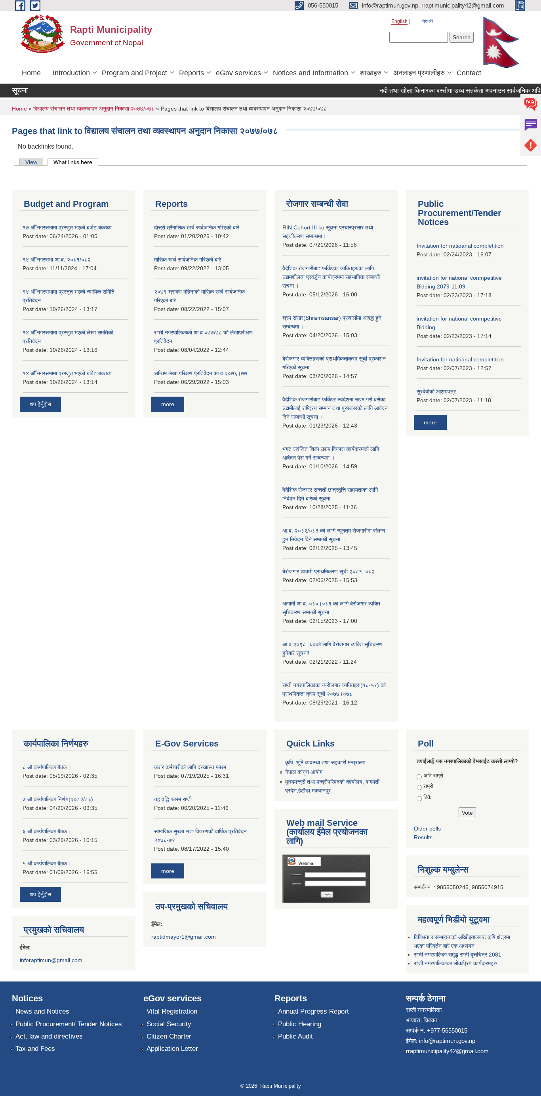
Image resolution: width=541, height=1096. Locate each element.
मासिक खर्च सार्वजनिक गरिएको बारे (187, 259)
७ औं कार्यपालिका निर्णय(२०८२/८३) (58, 799)
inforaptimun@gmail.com (51, 960)
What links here (75, 162)
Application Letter (172, 1048)
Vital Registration (172, 1011)
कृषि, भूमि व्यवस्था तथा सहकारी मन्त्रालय (325, 762)
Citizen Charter (169, 1036)
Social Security (169, 1024)
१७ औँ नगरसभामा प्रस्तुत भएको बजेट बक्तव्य (67, 227)
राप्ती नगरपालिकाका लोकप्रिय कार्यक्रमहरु (455, 963)
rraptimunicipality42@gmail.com (447, 1051)
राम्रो (428, 786)
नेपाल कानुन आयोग (303, 772)
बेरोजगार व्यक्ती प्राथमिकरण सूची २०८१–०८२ (328, 571)
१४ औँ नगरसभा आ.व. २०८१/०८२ (57, 259)
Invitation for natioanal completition (460, 245)
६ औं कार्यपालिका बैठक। (46, 831)
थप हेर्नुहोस (40, 404)
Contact (469, 73)
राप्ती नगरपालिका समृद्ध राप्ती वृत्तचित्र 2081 (457, 954)
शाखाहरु (370, 73)
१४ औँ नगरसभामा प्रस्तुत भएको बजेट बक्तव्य (67, 373)
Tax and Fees (35, 1048)
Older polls (427, 828)
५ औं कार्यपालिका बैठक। (46, 863)
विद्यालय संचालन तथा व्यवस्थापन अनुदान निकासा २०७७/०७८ (93, 108)
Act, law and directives (49, 1036)
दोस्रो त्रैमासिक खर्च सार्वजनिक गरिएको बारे (196, 227)
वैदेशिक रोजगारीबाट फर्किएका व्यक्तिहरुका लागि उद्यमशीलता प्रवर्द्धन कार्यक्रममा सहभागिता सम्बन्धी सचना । (331, 277)
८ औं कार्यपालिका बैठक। (46, 767)
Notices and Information (310, 73)
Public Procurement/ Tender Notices (68, 1024)
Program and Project (134, 73)
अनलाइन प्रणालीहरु (419, 73)
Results (423, 837)
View (31, 162)
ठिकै (427, 797)
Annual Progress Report (313, 1011)
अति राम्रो (433, 775)
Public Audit (295, 1036)
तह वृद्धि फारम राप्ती (173, 799)
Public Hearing (299, 1024)
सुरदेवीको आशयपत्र (436, 391)
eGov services (238, 73)
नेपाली (427, 21)
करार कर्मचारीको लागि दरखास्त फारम (190, 767)
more (167, 404)
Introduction (71, 73)
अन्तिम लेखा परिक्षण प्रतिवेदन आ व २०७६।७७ (200, 373)
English (399, 21)
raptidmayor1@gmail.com (183, 937)
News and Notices (42, 1011)
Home (31, 73)
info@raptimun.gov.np (447, 1040)
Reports (191, 73)
